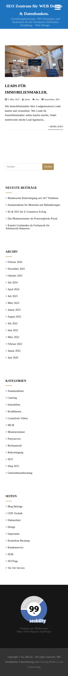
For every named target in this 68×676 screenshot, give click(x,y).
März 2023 (13, 303)
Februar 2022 (15, 344)
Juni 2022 (13, 330)
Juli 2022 (13, 323)
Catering (12, 397)
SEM (10, 554)
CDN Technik (15, 513)
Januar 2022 (14, 350)
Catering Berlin (47, 661)
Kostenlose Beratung (19, 540)
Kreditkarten (14, 411)
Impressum (13, 533)
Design (11, 527)
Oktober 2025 (15, 275)
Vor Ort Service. (16, 568)
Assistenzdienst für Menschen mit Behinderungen (34, 205)
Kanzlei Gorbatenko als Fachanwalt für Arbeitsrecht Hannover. (27, 227)
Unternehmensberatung (20, 473)
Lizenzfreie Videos (18, 418)
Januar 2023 (14, 309)
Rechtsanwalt (15, 445)
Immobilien (49, 99)
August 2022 (14, 316)
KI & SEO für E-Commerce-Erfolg (27, 211)
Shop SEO (13, 466)
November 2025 (16, 268)
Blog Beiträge (15, 506)
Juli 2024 (13, 282)
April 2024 (13, 289)
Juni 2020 (13, 357)
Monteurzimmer (16, 432)
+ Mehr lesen (55, 126)
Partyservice (14, 438)
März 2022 (13, 337)
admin (27, 99)
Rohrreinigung (15, 452)
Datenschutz (14, 520)
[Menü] (58, 7)
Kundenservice (15, 547)
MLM (11, 425)
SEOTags (13, 561)
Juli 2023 (13, 296)
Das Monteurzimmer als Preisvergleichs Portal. (33, 218)
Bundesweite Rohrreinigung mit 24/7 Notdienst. (33, 198)
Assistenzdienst (16, 391)
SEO (58, 99)
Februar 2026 (15, 262)
